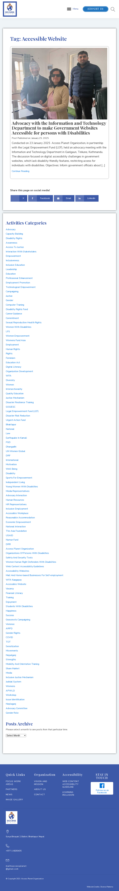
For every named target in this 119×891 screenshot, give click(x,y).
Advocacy (11, 229)
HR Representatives (16, 504)
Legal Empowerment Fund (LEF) (22, 411)
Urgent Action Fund (16, 420)
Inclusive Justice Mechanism (19, 677)
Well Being (11, 469)
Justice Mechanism (15, 397)
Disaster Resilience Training (20, 402)
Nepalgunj (11, 655)
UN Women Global (15, 451)
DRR (8, 544)
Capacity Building (14, 233)
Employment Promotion (18, 282)
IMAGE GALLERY (14, 799)
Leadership (11, 269)
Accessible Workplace (17, 513)
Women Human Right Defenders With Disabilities (31, 562)
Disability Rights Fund (17, 309)
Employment (12, 344)
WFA (8, 375)
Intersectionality (14, 389)
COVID (9, 637)
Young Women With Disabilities (22, 486)
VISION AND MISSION (40, 783)
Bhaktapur (11, 424)
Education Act (13, 362)
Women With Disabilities (18, 327)
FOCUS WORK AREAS (13, 783)
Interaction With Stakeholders (21, 251)
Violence (10, 624)
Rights (9, 353)
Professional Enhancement (19, 278)
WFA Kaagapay (14, 579)
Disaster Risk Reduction (18, 415)
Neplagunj (11, 703)
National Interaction (16, 526)
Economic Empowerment (18, 522)
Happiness (11, 610)
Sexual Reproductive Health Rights (24, 322)
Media (9, 672)
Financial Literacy (14, 593)
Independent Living (15, 482)
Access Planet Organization (20, 548)
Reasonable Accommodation (20, 517)
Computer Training (15, 304)
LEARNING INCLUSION (68, 793)
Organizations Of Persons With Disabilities (27, 553)
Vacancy (10, 588)
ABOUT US (40, 789)
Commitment (12, 318)
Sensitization (12, 646)
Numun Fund (12, 539)
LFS (8, 331)
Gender (9, 300)
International (12, 460)
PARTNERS (11, 789)
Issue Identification (15, 699)
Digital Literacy (13, 366)
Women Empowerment (17, 335)
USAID (9, 535)
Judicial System (13, 681)
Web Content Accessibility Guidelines (25, 566)
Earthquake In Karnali (16, 437)
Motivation (11, 464)
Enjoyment (11, 602)
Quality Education (15, 393)
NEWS (9, 794)
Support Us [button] (96, 9)
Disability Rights (14, 238)
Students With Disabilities (19, 606)
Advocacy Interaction (16, 495)
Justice (9, 296)
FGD (8, 442)
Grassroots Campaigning (18, 619)
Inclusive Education (15, 265)
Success (10, 615)
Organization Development (19, 371)
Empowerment (13, 256)
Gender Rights (13, 633)
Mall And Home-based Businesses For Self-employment (34, 575)
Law (8, 433)
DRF (8, 455)
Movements (12, 650)
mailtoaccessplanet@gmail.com (16, 867)
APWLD (10, 690)
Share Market (12, 668)
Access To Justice (15, 247)
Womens (10, 686)
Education (11, 273)
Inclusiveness (12, 260)
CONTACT (39, 794)
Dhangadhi (11, 446)
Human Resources (15, 500)
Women (10, 384)
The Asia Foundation (16, 531)
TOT (8, 641)
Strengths (11, 659)
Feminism (10, 358)
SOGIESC (10, 406)
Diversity (10, 380)
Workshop (11, 695)
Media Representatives (17, 491)
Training (10, 597)
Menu (75, 8)
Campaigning (12, 291)
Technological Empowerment (21, 287)
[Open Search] (113, 9)
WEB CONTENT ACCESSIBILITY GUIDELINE (70, 784)
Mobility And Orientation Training (22, 664)
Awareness (11, 242)
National (10, 429)
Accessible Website (16, 584)
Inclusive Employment (17, 508)
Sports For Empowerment (19, 477)
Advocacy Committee (16, 708)
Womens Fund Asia (15, 340)
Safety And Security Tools (19, 557)
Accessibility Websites (17, 571)
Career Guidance (14, 313)
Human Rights (13, 349)
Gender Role (12, 712)
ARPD (9, 628)
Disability (10, 473)
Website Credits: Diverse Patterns (100, 887)
